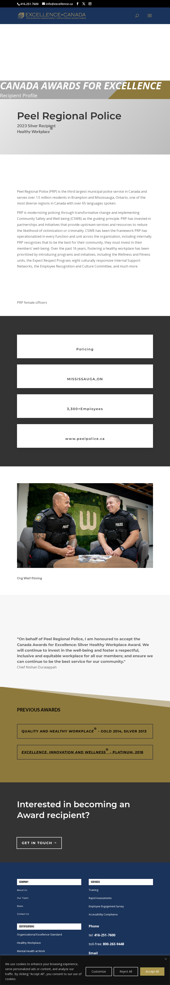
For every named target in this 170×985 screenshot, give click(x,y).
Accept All (152, 971)
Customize (99, 971)
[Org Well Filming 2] (85, 566)
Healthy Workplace (29, 943)
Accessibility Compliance (103, 914)
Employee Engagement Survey (106, 906)
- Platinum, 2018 (82, 751)
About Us (22, 890)
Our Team (22, 897)
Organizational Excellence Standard (39, 934)
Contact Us (23, 913)
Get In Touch (37, 843)
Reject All (126, 971)
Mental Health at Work (31, 951)
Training (93, 890)
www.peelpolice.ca (85, 439)
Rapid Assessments (100, 898)
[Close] (165, 958)
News (20, 906)
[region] (85, 970)
